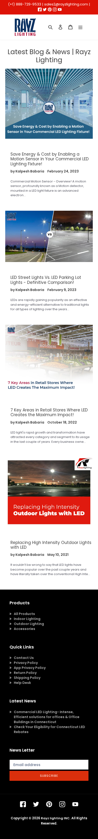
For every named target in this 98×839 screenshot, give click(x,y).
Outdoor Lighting (29, 623)
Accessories (24, 628)
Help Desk (22, 682)
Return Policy (25, 672)
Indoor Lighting (27, 618)
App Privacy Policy (30, 667)
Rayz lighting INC (55, 818)
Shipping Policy (27, 677)
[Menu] (80, 27)
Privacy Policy (26, 662)
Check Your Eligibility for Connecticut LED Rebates (49, 729)
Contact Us (24, 657)
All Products (24, 613)
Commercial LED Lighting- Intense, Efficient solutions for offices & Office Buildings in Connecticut (46, 717)
